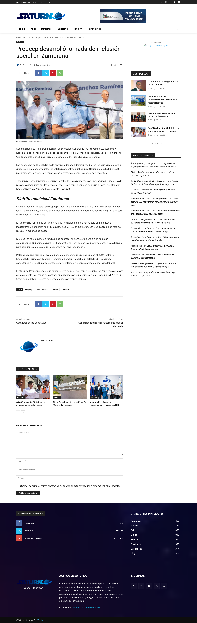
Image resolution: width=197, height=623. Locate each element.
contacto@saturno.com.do (86, 607)
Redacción (27, 65)
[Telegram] (149, 586)
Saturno (55, 289)
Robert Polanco (42, 289)
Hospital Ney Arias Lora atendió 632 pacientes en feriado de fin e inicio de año (154, 201)
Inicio (18, 37)
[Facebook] (162, 2)
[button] (177, 29)
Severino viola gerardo (142, 263)
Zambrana (65, 289)
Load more (155, 143)
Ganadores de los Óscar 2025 (31, 322)
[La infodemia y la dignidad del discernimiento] (138, 85)
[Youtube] (179, 2)
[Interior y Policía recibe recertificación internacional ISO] (106, 387)
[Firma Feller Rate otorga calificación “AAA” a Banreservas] (70, 387)
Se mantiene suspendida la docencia (148, 181)
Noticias (26, 37)
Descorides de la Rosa (141, 198)
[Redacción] (18, 64)
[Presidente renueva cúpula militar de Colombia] (138, 117)
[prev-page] (18, 412)
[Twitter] (170, 2)
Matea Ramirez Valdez (141, 172)
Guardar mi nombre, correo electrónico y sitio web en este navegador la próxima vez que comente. (70, 486)
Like (121, 523)
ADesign (40, 620)
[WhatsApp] (60, 73)
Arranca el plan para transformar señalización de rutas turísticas (162, 99)
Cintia (134, 219)
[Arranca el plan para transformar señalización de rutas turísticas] (138, 100)
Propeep (28, 289)
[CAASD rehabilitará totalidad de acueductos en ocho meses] (33, 387)
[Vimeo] (174, 2)
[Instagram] (166, 2)
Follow (119, 531)
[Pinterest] (53, 73)
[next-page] (23, 412)
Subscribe (118, 538)
